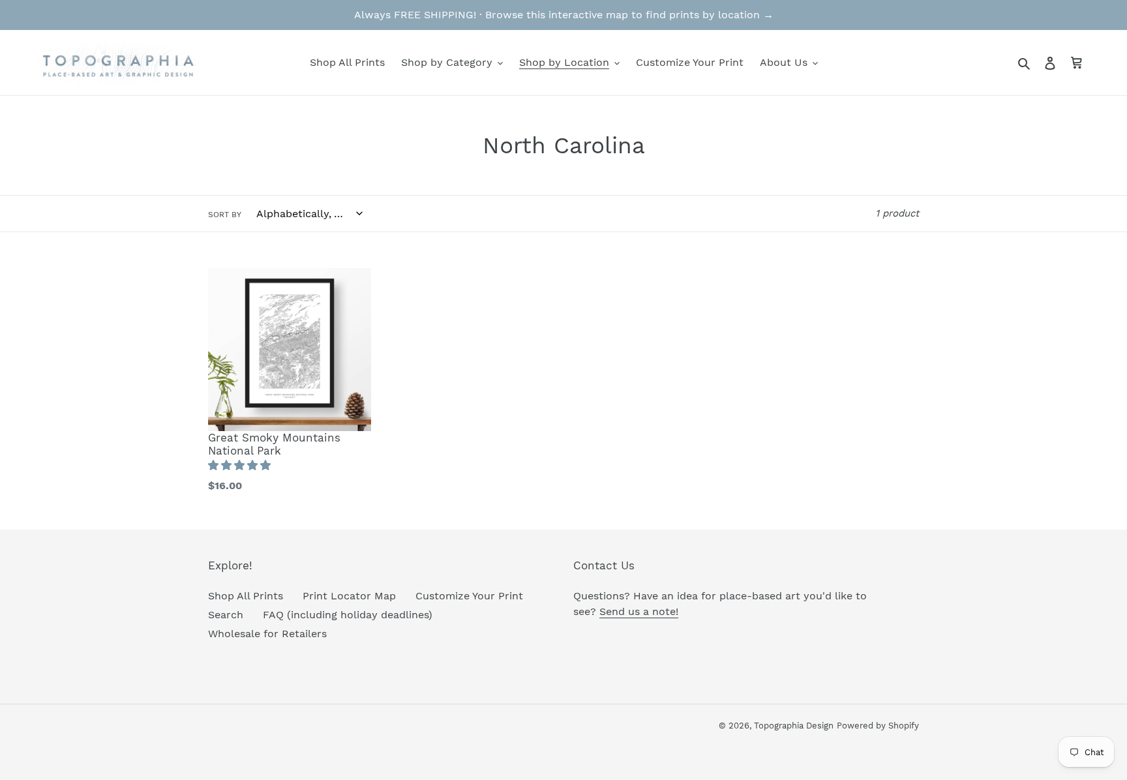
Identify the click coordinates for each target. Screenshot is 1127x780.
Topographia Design (794, 725)
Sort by (224, 214)
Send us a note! (638, 611)
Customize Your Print (469, 596)
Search (225, 614)
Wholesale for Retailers (267, 633)
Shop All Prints (245, 596)
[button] (240, 465)
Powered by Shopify (878, 725)
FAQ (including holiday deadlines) (347, 614)
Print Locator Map (349, 596)
